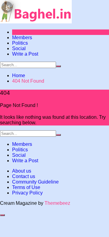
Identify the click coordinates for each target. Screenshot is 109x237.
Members (22, 37)
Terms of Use (26, 187)
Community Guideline (35, 181)
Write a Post (25, 54)
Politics (20, 43)
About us (21, 170)
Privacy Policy (27, 192)
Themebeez (57, 203)
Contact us (23, 176)
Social (19, 48)
